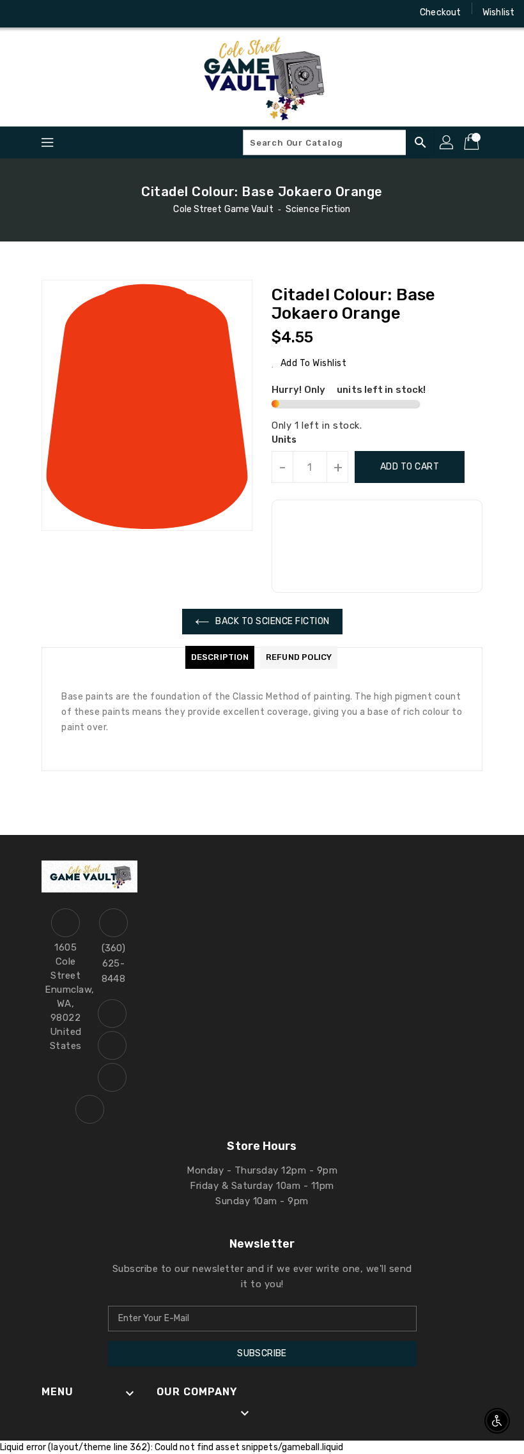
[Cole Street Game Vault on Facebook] (20, 12)
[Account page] (447, 142)
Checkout (440, 12)
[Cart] (473, 142)
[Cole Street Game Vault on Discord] (69, 12)
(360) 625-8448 (114, 963)
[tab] (219, 657)
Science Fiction (318, 209)
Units (284, 440)
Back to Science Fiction (272, 621)
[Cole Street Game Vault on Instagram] (44, 12)
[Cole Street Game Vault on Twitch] (93, 12)
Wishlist (498, 12)
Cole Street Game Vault (223, 209)
